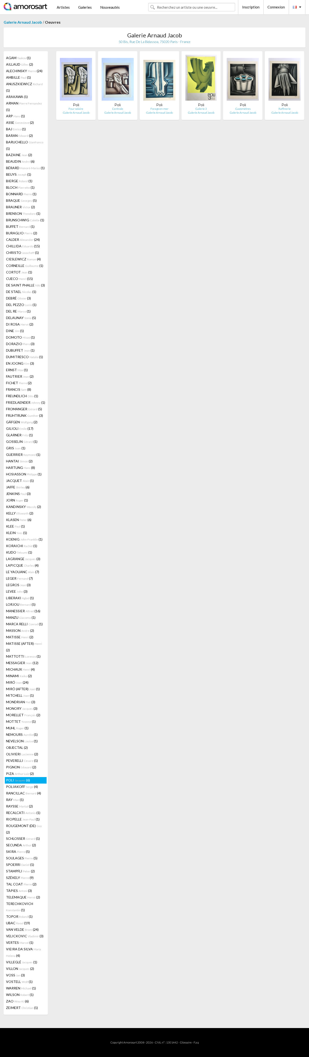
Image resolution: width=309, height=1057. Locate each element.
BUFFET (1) (20, 226)
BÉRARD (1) (25, 168)
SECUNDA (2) (21, 845)
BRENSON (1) (23, 213)
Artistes (63, 7)
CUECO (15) (19, 279)
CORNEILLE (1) (24, 266)
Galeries (85, 7)
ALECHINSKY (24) (24, 71)
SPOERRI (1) (20, 864)
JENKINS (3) (18, 494)
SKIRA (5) (18, 851)
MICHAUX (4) (20, 669)
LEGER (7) (19, 578)
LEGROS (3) (18, 585)
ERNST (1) (17, 370)
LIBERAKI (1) (20, 598)
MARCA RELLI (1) (24, 624)
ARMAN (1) (24, 106)
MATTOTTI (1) (23, 656)
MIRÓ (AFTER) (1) (23, 689)
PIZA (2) (20, 774)
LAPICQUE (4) (22, 565)
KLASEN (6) (18, 520)
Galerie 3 (201, 109)
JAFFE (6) (17, 487)
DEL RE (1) (18, 311)
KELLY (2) (19, 513)
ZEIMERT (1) (22, 1008)
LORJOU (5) (20, 604)
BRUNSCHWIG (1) (25, 220)
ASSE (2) (20, 122)
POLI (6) (18, 780)
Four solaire (76, 109)
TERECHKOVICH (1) (19, 907)
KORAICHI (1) (21, 546)
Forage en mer (159, 109)
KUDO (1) (19, 552)
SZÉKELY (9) (20, 878)
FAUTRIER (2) (20, 376)
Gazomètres (243, 109)
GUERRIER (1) (23, 454)
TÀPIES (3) (19, 891)
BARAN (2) (19, 135)
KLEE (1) (15, 526)
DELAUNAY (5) (21, 318)
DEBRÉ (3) (18, 298)
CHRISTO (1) (22, 252)
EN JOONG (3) (20, 363)
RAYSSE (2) (19, 806)
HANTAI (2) (19, 461)
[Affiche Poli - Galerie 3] (201, 79)
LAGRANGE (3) (23, 559)
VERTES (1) (19, 942)
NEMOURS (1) (22, 734)
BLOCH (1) (20, 187)
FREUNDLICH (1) (22, 396)
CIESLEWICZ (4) (23, 259)
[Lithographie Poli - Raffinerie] (284, 79)
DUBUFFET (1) (20, 350)
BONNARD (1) (21, 194)
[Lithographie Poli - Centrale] (118, 79)
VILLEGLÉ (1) (21, 962)
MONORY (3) (21, 708)
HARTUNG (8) (20, 468)
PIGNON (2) (21, 767)
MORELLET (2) (23, 715)
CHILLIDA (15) (23, 246)
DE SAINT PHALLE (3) (25, 285)
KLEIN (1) (16, 533)
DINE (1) (15, 331)
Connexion (276, 7)
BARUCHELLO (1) (24, 145)
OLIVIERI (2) (22, 754)
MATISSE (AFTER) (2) (24, 646)
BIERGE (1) (19, 181)
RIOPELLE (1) (23, 819)
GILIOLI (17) (19, 428)
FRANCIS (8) (18, 389)
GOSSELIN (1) (21, 441)
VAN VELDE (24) (22, 929)
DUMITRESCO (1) (24, 357)
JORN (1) (17, 500)
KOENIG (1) (24, 539)
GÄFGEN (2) (21, 422)
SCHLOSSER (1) (23, 838)
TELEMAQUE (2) (23, 897)
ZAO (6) (17, 1001)
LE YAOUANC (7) (22, 572)
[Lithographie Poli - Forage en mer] (159, 79)
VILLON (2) (20, 969)
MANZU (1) (20, 617)
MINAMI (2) (19, 676)
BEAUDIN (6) (20, 161)
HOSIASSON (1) (24, 474)
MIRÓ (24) (17, 682)
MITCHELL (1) (20, 695)
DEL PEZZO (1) (21, 305)
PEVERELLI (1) (22, 760)
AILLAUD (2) (19, 64)
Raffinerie (285, 109)
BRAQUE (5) (21, 200)
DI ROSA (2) (19, 324)
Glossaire (186, 1042)
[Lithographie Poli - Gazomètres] (243, 79)
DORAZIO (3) (20, 344)
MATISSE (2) (19, 637)
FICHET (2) (19, 383)
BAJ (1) (16, 129)
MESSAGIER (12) (22, 663)
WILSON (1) (20, 995)
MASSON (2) (20, 630)
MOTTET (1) (21, 721)
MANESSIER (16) (23, 611)
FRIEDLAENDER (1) (25, 402)
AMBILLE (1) (18, 77)
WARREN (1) (21, 988)
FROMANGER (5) (24, 409)
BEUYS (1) (18, 174)
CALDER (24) (23, 239)
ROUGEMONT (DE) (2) (24, 829)
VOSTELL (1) (19, 982)
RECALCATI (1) (23, 813)
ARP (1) (15, 116)
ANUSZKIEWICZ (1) (24, 87)
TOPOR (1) (19, 916)
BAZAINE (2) (19, 155)
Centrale (117, 109)
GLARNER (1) (19, 435)
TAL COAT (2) (21, 884)
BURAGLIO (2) (21, 233)
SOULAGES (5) (21, 858)
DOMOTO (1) (20, 337)
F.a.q (196, 1042)
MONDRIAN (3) (20, 702)
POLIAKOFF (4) (22, 787)
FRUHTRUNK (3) (24, 415)
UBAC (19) (18, 923)
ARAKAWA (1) (17, 97)
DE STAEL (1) (21, 292)
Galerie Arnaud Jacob (23, 22)
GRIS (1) (15, 448)
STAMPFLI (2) (20, 871)
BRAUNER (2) (20, 207)
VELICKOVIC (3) (24, 936)
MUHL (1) (17, 728)
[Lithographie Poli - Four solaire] (76, 79)
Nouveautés (110, 7)
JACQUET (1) (20, 481)
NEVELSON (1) (22, 741)
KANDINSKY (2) (23, 507)
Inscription (251, 7)
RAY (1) (15, 800)
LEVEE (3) (17, 591)
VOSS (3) (15, 975)
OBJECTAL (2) (17, 747)
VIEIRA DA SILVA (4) (23, 952)
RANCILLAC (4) (23, 793)
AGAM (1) (18, 58)
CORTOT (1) (19, 272)
